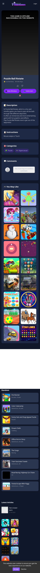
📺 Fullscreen (28, 91)
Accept (16, 569)
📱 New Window (11, 91)
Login (35, 4)
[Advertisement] (20, 369)
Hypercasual (21, 151)
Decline (23, 569)
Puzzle (8, 151)
